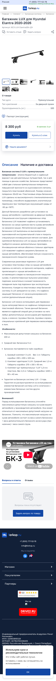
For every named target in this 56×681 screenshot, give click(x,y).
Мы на (28, 601)
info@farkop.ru (28, 546)
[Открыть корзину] (49, 8)
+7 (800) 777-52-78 (38, 2)
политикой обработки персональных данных (23, 664)
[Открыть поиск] (12, 8)
